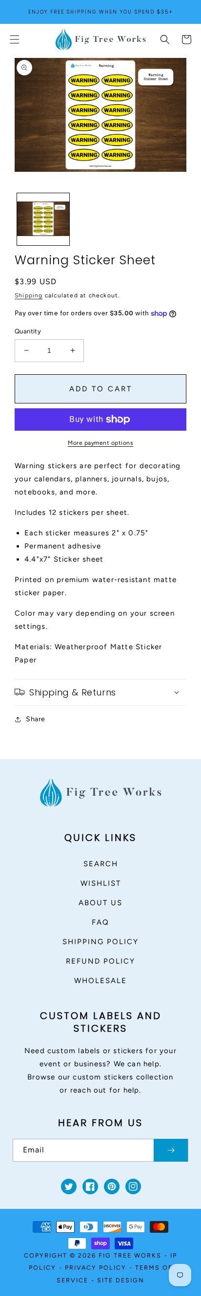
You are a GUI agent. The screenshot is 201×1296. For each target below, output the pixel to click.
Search (100, 863)
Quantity (28, 331)
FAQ (100, 922)
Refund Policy (100, 961)
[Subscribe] (171, 1150)
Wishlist (100, 883)
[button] (14, 39)
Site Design (120, 1280)
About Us (100, 902)
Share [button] (35, 719)
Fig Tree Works (130, 1255)
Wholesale (100, 980)
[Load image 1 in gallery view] (43, 219)
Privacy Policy (95, 1267)
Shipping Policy (100, 941)
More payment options (100, 442)
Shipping (29, 295)
